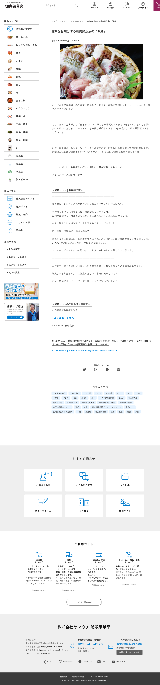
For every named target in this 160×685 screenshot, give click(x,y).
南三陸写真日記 (88, 403)
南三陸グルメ (72, 403)
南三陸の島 (132, 398)
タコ (75, 398)
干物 (79, 412)
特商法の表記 (78, 677)
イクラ (119, 393)
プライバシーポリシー (98, 677)
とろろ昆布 (74, 393)
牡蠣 (120, 412)
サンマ (65, 398)
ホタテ (84, 398)
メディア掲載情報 (107, 398)
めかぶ (98, 393)
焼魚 (112, 412)
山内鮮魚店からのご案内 (62, 412)
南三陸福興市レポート (62, 407)
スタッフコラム (66, 21)
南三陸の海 (57, 403)
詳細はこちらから (40, 590)
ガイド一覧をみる (84, 602)
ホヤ (93, 398)
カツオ (138, 393)
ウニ (129, 393)
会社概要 (64, 677)
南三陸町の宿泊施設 (107, 403)
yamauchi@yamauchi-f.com (54, 650)
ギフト (55, 398)
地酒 (85, 407)
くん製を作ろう (59, 393)
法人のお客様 (101, 412)
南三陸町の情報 (126, 403)
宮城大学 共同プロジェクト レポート (106, 407)
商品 (77, 407)
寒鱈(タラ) (79, 21)
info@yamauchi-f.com (51, 647)
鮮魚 (137, 412)
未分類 (88, 412)
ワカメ (121, 398)
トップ (54, 21)
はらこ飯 (87, 393)
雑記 (129, 412)
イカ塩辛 (109, 393)
